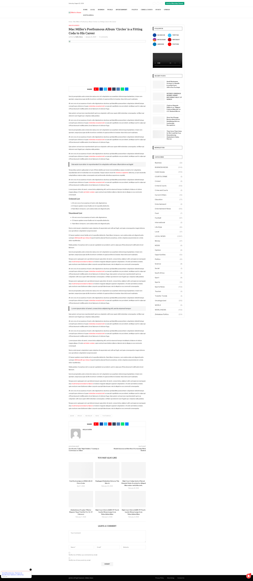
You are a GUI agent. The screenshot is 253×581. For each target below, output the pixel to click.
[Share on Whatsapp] (122, 89)
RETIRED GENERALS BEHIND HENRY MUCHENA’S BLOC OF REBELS (174, 96)
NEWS (168, 245)
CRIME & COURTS (146, 9)
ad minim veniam (89, 192)
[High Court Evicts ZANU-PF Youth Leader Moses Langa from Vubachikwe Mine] (107, 499)
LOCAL (92, 9)
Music (97, 415)
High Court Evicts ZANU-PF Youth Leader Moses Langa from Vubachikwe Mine (107, 512)
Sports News (168, 287)
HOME (85, 9)
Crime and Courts (168, 190)
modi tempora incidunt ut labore (82, 262)
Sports (168, 282)
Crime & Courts (168, 186)
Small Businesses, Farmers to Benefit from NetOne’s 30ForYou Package (173, 84)
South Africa (168, 273)
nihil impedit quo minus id (82, 238)
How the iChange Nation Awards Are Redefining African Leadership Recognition (173, 121)
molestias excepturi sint (97, 106)
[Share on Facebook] (101, 89)
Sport (168, 278)
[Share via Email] (126, 89)
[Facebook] (154, 3)
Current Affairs (168, 195)
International (168, 222)
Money (168, 241)
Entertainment (168, 204)
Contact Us (180, 578)
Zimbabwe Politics (168, 314)
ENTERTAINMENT (121, 9)
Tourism (168, 291)
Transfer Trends (168, 296)
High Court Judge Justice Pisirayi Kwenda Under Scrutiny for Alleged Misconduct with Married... (133, 483)
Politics (168, 259)
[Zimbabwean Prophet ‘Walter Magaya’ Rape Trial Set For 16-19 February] (81, 499)
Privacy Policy (159, 578)
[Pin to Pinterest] (109, 89)
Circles (79, 415)
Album (72, 415)
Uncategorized (168, 301)
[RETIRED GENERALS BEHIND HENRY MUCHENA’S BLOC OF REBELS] (159, 96)
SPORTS (158, 9)
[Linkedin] (161, 3)
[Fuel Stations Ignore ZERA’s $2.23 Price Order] (81, 470)
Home (70, 21)
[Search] (183, 12)
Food (168, 213)
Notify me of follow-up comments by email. (83, 555)
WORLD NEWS (168, 310)
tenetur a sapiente (122, 173)
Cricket (168, 181)
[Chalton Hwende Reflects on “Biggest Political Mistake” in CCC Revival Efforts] (159, 108)
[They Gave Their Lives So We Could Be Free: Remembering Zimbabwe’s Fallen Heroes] (159, 134)
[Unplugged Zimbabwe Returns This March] (107, 470)
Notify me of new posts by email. (80, 560)
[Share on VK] (118, 89)
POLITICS (135, 9)
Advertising (170, 578)
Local (168, 232)
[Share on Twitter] (105, 89)
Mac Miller (88, 415)
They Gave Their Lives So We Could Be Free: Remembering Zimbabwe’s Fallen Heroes (174, 135)
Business (168, 163)
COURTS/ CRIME (168, 176)
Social (168, 268)
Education (168, 199)
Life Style (168, 227)
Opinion (168, 250)
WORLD (110, 9)
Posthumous (106, 415)
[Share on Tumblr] (114, 89)
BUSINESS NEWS (168, 167)
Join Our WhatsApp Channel (174, 3)
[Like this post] (96, 89)
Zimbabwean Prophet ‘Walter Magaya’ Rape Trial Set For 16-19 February (81, 512)
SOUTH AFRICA (88, 15)
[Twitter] (158, 3)
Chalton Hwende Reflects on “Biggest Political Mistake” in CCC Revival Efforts (173, 108)
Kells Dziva (79, 37)
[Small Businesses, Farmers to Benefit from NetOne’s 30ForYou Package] (159, 85)
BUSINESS (101, 9)
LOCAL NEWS (168, 236)
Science (168, 264)
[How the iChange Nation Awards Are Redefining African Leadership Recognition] (159, 120)
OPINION (167, 9)
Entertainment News (168, 209)
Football (168, 218)
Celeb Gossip (168, 172)
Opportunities (168, 255)
